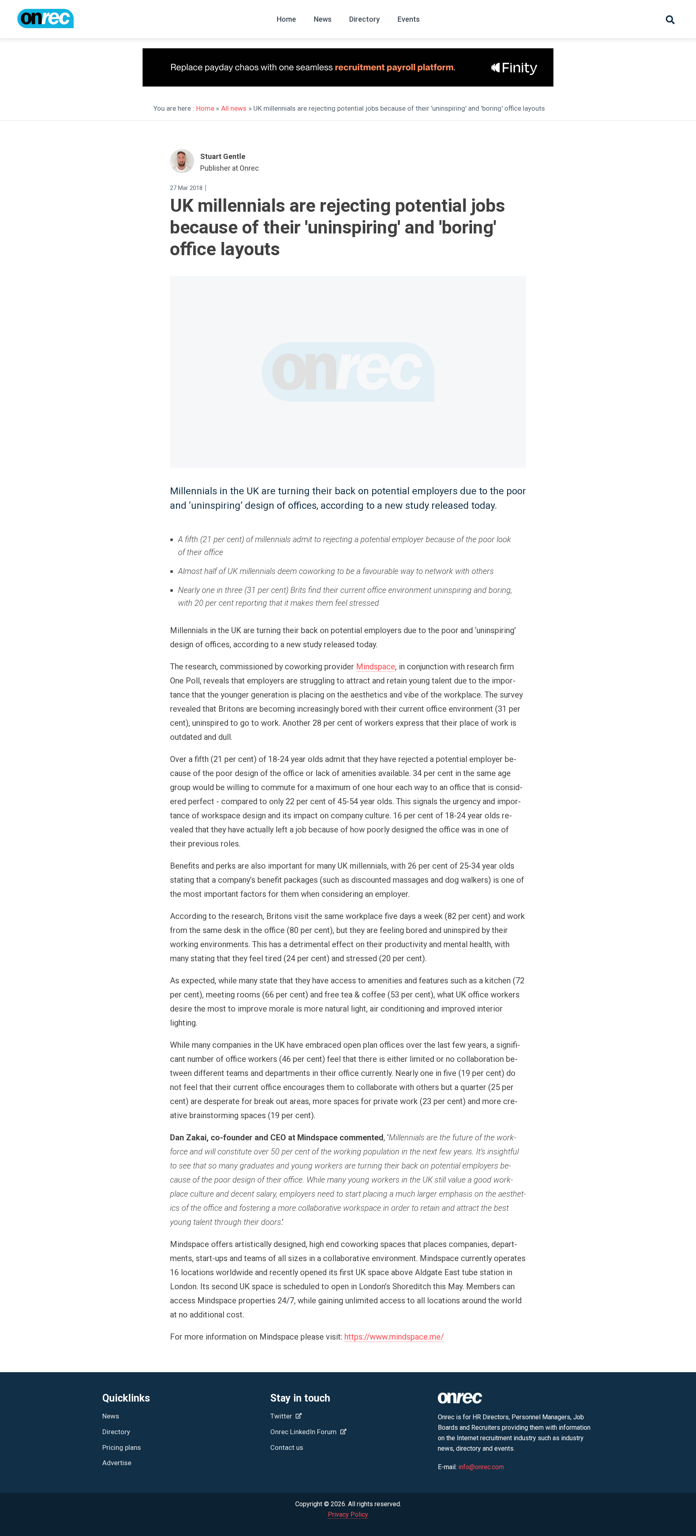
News (322, 19)
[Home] (45, 22)
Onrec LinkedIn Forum (304, 1432)
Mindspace (375, 666)
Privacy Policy (348, 1514)
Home (286, 19)
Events (409, 19)
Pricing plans (121, 1447)
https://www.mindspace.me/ (394, 1337)
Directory (364, 19)
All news (233, 108)
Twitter (282, 1416)
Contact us (286, 1447)
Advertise (116, 1463)
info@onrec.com (481, 1467)
